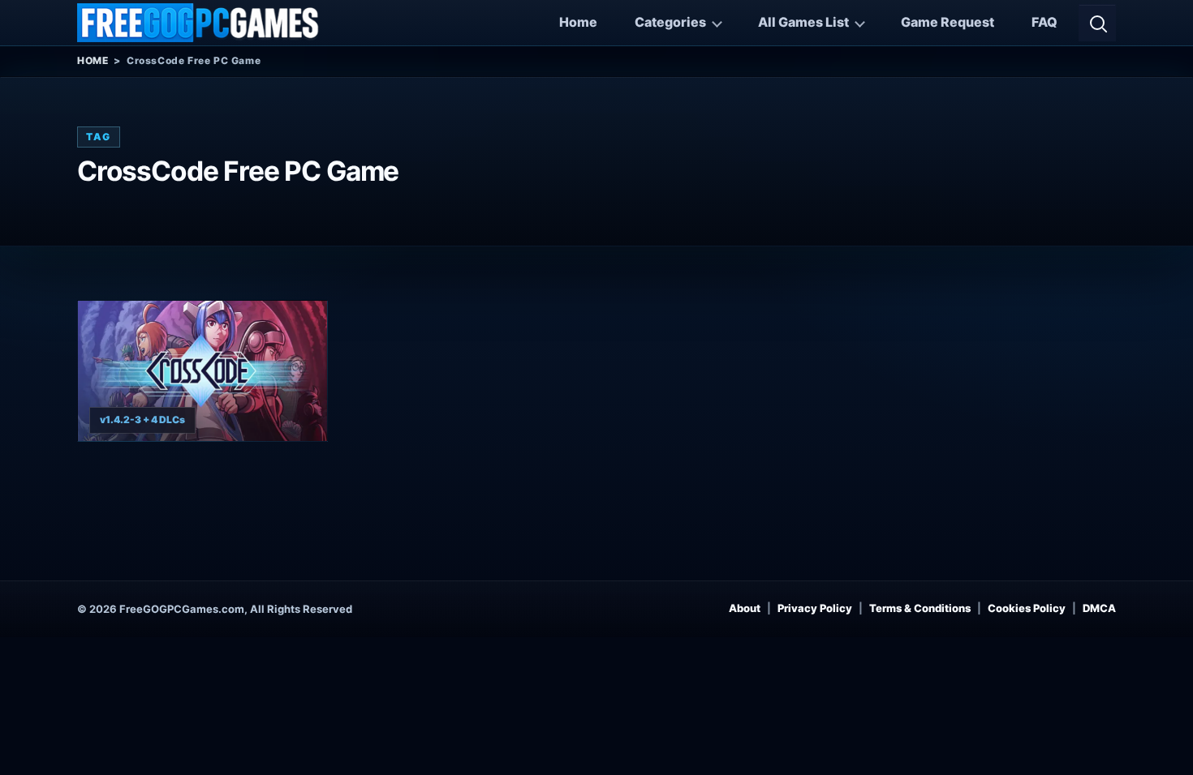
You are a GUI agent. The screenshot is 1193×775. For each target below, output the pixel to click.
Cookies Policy (1027, 608)
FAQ (1044, 22)
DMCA (1099, 608)
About (744, 608)
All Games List (803, 22)
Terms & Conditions (920, 608)
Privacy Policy (814, 608)
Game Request (947, 22)
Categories (670, 22)
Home (578, 22)
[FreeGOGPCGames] (199, 22)
